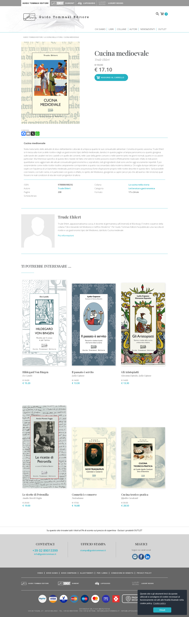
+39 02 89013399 (45, 550)
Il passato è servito (83, 372)
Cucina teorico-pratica (134, 494)
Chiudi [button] (162, 610)
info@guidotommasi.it (45, 554)
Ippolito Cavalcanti (129, 498)
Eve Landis (27, 375)
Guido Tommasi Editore (33, 37)
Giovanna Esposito (129, 375)
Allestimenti (86, 573)
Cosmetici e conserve (84, 494)
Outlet (162, 29)
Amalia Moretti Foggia (32, 498)
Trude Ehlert (102, 59)
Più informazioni (66, 235)
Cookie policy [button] (159, 603)
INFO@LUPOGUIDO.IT (130, 611)
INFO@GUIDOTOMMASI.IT (108, 611)
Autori (133, 29)
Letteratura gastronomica (142, 188)
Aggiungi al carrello (112, 77)
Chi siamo (100, 29)
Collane (121, 29)
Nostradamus (77, 498)
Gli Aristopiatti (130, 372)
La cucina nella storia (53, 37)
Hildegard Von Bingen (35, 372)
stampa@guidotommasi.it (93, 550)
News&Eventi (147, 29)
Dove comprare (69, 573)
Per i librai (102, 573)
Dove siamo (52, 573)
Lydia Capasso (78, 375)
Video (40, 573)
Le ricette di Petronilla (35, 494)
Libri (111, 29)
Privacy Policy (144, 573)
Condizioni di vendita (122, 573)
